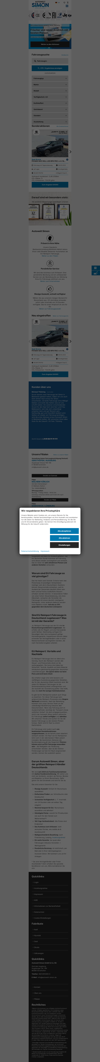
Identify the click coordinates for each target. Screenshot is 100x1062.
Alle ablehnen (64, 538)
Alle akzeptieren (64, 531)
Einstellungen (64, 545)
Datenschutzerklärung (30, 551)
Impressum (45, 551)
